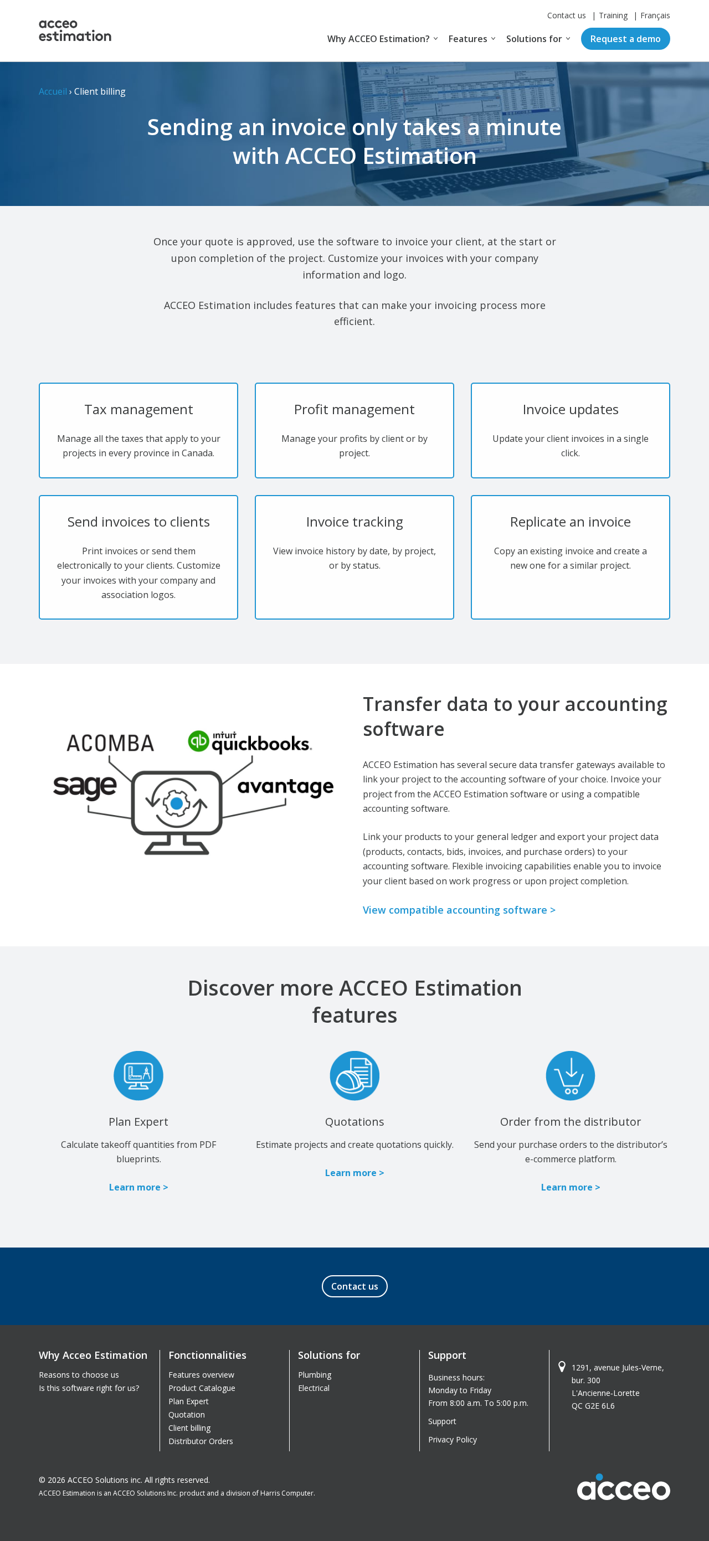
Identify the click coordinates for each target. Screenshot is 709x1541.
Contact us (566, 15)
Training (613, 15)
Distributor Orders (200, 1441)
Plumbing (314, 1374)
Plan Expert (188, 1401)
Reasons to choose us (79, 1374)
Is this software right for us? (89, 1388)
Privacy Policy (452, 1439)
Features (468, 39)
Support (442, 1421)
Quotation (186, 1414)
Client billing (189, 1428)
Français (655, 15)
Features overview (201, 1374)
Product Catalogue (201, 1388)
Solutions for (534, 39)
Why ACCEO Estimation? (378, 39)
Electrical (314, 1388)
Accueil (53, 91)
